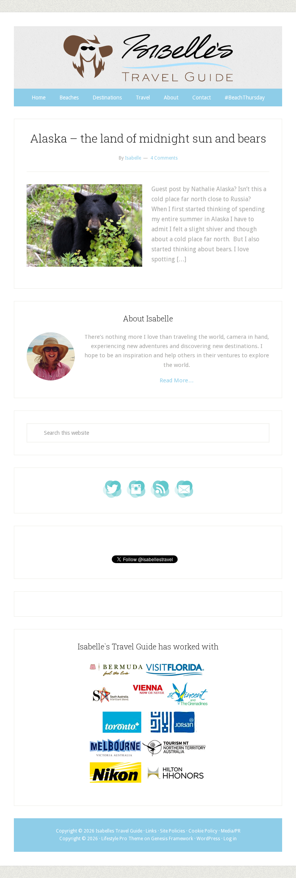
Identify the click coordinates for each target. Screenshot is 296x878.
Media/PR (230, 831)
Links (151, 831)
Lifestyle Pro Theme (122, 838)
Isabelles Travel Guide (148, 57)
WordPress (208, 838)
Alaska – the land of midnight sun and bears (148, 138)
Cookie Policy (202, 831)
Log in (230, 838)
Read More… (177, 380)
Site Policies (172, 831)
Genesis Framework (172, 838)
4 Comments (164, 158)
